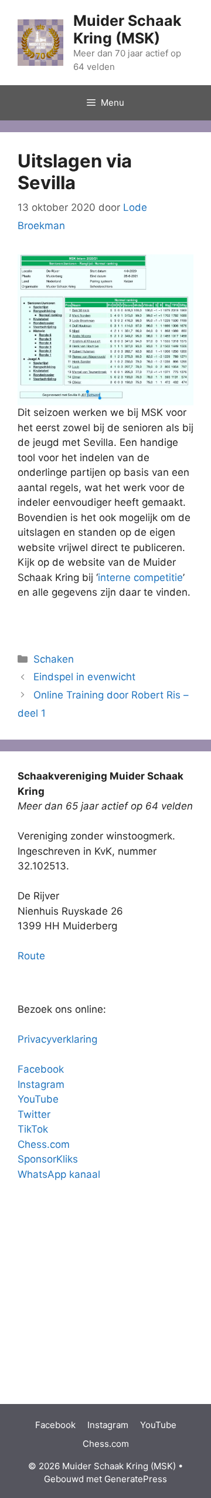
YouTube (38, 1099)
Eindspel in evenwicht (84, 677)
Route (31, 956)
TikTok (33, 1129)
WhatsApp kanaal (59, 1174)
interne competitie (140, 577)
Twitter (34, 1114)
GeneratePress (135, 1478)
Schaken (53, 659)
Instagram (41, 1084)
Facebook (41, 1069)
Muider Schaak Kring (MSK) (127, 29)
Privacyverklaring (57, 1039)
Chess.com (44, 1144)
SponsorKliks (48, 1159)
